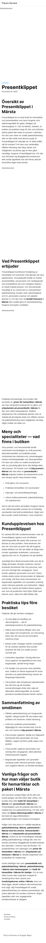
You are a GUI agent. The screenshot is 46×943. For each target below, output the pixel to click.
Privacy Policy (9, 917)
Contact (7, 919)
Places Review (9, 3)
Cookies (7, 914)
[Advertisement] (23, 43)
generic (5, 83)
